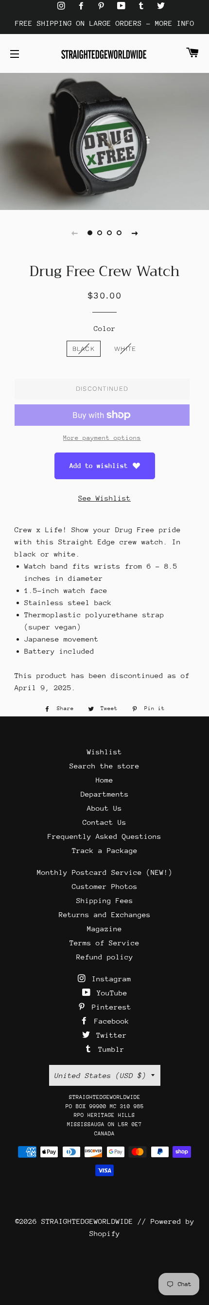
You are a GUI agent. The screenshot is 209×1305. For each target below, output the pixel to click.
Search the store (104, 766)
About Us (104, 808)
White (125, 348)
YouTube (109, 993)
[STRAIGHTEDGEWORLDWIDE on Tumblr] (143, 6)
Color (105, 328)
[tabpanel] (104, 140)
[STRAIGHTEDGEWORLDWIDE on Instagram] (63, 6)
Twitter (109, 1035)
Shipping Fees (104, 900)
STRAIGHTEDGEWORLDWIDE (87, 1221)
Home (104, 780)
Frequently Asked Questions (104, 836)
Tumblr (109, 1049)
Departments (105, 794)
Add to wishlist (99, 466)
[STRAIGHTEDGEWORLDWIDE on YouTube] (123, 6)
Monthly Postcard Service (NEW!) (105, 872)
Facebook (109, 1021)
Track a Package (105, 850)
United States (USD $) (100, 1075)
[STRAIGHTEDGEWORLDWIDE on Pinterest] (103, 6)
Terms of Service (104, 943)
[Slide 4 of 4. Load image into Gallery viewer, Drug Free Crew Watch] (119, 233)
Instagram (109, 978)
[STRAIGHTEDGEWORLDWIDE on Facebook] (83, 6)
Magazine (104, 928)
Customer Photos (105, 886)
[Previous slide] (74, 233)
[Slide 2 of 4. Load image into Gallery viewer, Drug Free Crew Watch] (99, 233)
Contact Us (104, 822)
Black (83, 348)
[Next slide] (134, 233)
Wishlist (104, 752)
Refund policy (104, 957)
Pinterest (109, 1007)
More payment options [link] (102, 437)
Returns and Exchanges (105, 914)
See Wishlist (104, 498)
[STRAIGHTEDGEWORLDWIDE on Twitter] (161, 6)
